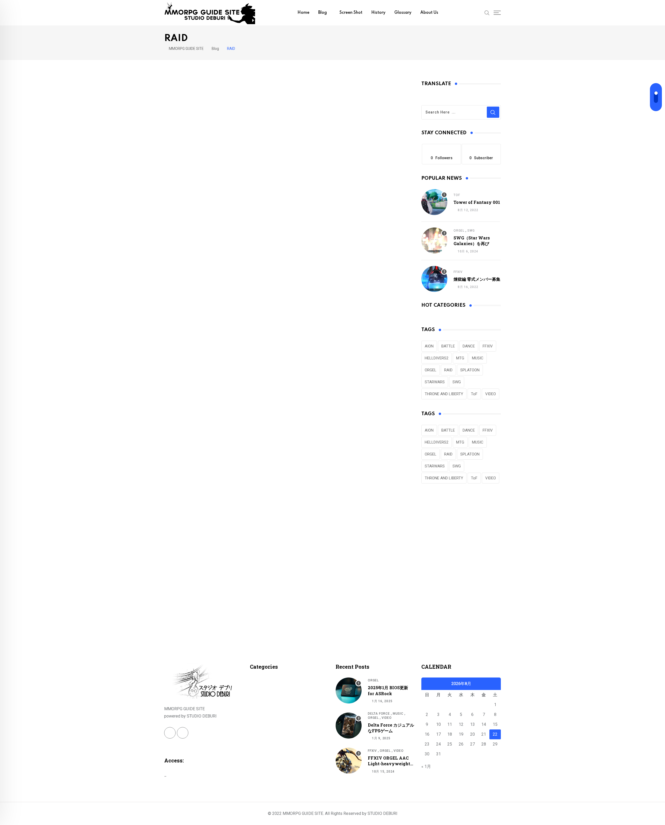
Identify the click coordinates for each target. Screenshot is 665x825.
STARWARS (435, 382)
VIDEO (490, 394)
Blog (322, 13)
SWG (471, 230)
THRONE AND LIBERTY (444, 394)
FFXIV (458, 272)
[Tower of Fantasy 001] (434, 202)
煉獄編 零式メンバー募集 (477, 279)
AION (429, 346)
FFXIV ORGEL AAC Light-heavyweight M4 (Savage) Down (389, 763)
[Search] (487, 12)
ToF (457, 195)
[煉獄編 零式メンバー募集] (434, 279)
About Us (429, 13)
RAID (448, 370)
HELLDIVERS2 (436, 358)
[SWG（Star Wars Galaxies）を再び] (434, 240)
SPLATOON (470, 370)
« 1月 (426, 766)
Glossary (402, 13)
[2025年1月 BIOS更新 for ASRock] (349, 690)
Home (303, 13)
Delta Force (379, 713)
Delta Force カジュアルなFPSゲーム (391, 727)
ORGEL (459, 230)
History (378, 13)
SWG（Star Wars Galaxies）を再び (472, 240)
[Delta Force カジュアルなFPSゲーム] (349, 726)
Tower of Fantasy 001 (477, 202)
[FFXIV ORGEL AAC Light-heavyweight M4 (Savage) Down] (349, 761)
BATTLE (448, 346)
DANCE (469, 346)
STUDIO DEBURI (382, 813)
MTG (460, 358)
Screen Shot (351, 13)
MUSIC (477, 358)
